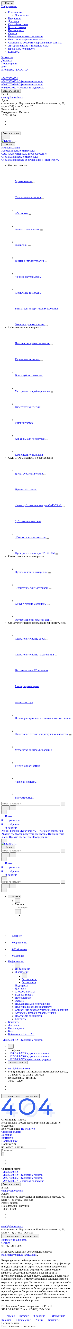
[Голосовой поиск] (5, 807)
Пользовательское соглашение (25, 36)
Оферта (12, 33)
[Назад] (17, 900)
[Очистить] (63, 803)
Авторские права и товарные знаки (28, 45)
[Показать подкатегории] (33, 182)
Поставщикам (16, 30)
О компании (15, 12)
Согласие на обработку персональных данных (35, 42)
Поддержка (14, 18)
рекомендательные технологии (19, 1254)
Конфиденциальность (13, 1239)
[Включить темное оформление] (5, 137)
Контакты (14, 51)
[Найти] (13, 807)
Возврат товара (17, 27)
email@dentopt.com (12, 97)
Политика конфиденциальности (26, 39)
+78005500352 (9, 78)
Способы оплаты (18, 24)
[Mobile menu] (4, 878)
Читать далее (36, 1282)
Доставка (13, 21)
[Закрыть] (3, 890)
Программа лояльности (21, 48)
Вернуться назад (10, 1128)
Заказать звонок (11, 91)
